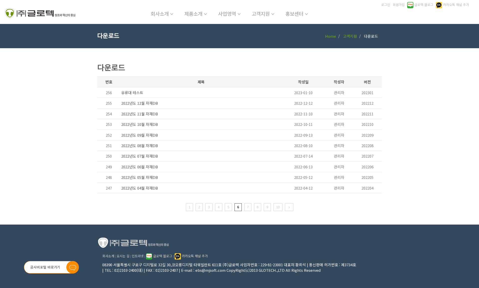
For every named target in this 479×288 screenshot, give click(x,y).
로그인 (385, 4)
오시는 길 (123, 256)
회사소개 (160, 13)
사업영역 (228, 13)
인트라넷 (138, 256)
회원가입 (399, 4)
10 (278, 207)
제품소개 (194, 13)
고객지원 (261, 13)
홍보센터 (295, 13)
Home (330, 36)
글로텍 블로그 (162, 256)
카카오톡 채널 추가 (194, 256)
